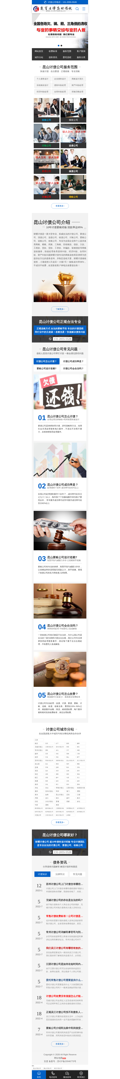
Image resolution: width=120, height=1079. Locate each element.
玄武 (46, 743)
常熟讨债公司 (49, 760)
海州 (67, 764)
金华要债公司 (81, 808)
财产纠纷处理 (77, 85)
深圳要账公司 (70, 808)
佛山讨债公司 (47, 1068)
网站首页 (39, 51)
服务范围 (67, 51)
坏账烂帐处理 (77, 92)
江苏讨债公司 (49, 815)
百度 (46, 1061)
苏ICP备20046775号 (66, 1061)
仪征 (57, 753)
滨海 (78, 767)
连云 (46, 764)
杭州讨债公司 (39, 811)
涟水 (46, 770)
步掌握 (68, 815)
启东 (67, 781)
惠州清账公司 (49, 808)
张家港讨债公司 (60, 761)
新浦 (57, 764)
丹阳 (46, 777)
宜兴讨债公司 (60, 747)
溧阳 (46, 750)
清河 (78, 770)
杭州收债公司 (49, 811)
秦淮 (67, 743)
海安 (46, 781)
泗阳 (57, 774)
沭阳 (46, 774)
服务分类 (81, 57)
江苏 (36, 740)
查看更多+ (60, 206)
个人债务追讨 (42, 79)
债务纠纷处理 (60, 85)
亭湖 (46, 767)
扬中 (57, 777)
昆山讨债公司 (70, 760)
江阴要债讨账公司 (60, 808)
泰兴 (67, 784)
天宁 (67, 750)
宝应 (46, 753)
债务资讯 (53, 57)
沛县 (57, 757)
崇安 (67, 747)
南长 (78, 747)
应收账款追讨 (42, 85)
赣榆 (78, 764)
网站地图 (58, 1058)
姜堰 (78, 784)
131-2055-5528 (62, 338)
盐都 (57, 767)
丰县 (46, 757)
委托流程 (67, 57)
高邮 (67, 753)
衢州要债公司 (39, 808)
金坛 (57, 750)
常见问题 (77, 874)
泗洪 (67, 774)
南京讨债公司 (60, 815)
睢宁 (78, 757)
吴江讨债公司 (81, 760)
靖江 (57, 784)
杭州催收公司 (81, 811)
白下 (57, 743)
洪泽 (57, 770)
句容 (67, 777)
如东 (57, 781)
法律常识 (60, 874)
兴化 (46, 784)
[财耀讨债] (53, 8)
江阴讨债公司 (49, 747)
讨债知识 (42, 874)
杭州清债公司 (70, 811)
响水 (67, 767)
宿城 (78, 774)
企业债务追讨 (60, 79)
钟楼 (78, 750)
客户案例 (81, 51)
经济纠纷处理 (42, 92)
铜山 (67, 757)
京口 (78, 777)
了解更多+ (60, 309)
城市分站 (39, 57)
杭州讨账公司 (60, 811)
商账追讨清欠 (77, 79)
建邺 (78, 743)
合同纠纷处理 (60, 92)
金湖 (67, 770)
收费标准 (53, 51)
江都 (78, 753)
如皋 (78, 781)
